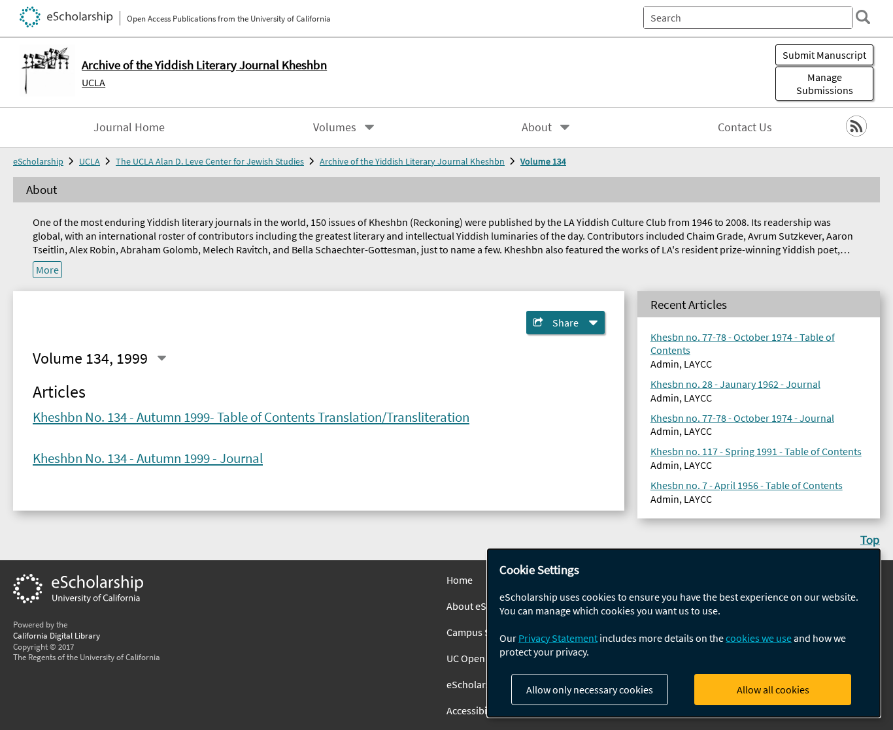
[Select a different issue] (161, 357)
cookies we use (759, 637)
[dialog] (684, 633)
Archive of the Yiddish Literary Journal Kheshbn (412, 161)
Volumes (334, 127)
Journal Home (129, 127)
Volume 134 (543, 161)
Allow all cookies (773, 689)
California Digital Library (56, 635)
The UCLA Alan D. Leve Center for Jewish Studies (210, 161)
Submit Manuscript (824, 54)
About (537, 127)
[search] (862, 17)
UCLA (93, 82)
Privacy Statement (558, 637)
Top (870, 539)
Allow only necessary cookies (589, 689)
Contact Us (745, 127)
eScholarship (38, 161)
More (47, 269)
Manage (824, 84)
